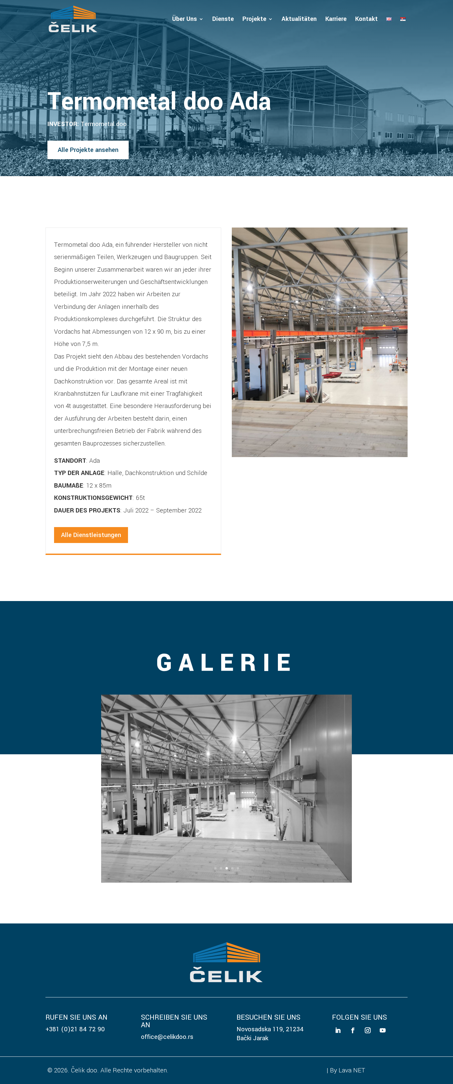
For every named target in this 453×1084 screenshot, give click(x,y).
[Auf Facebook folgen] (352, 1030)
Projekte (254, 20)
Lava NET (352, 1070)
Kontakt (366, 20)
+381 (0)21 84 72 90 (75, 1029)
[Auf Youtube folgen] (383, 1030)
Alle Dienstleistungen (91, 534)
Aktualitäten (299, 20)
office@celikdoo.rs (167, 1036)
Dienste (223, 20)
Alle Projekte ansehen (88, 149)
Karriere (336, 20)
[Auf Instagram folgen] (368, 1030)
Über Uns (184, 20)
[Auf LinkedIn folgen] (338, 1030)
